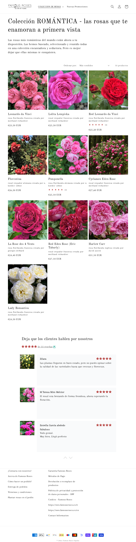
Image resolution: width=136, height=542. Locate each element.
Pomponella (55, 179)
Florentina (14, 179)
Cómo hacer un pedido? (20, 481)
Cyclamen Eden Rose (102, 179)
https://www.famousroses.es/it (63, 505)
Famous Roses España (71, 540)
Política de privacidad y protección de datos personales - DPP (65, 492)
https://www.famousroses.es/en (63, 510)
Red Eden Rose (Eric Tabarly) (62, 246)
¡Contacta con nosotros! (20, 471)
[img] (29, 346)
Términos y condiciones (20, 492)
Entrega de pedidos (17, 487)
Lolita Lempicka (58, 114)
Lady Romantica (18, 308)
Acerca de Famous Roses (20, 476)
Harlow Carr (97, 244)
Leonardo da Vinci (19, 114)
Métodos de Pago (56, 476)
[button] (50, 6)
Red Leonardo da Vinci (103, 114)
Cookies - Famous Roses (60, 499)
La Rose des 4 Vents (21, 244)
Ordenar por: (70, 65)
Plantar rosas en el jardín (20, 497)
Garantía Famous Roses (60, 471)
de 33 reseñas (45, 346)
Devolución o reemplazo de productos (61, 483)
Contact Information (58, 515)
